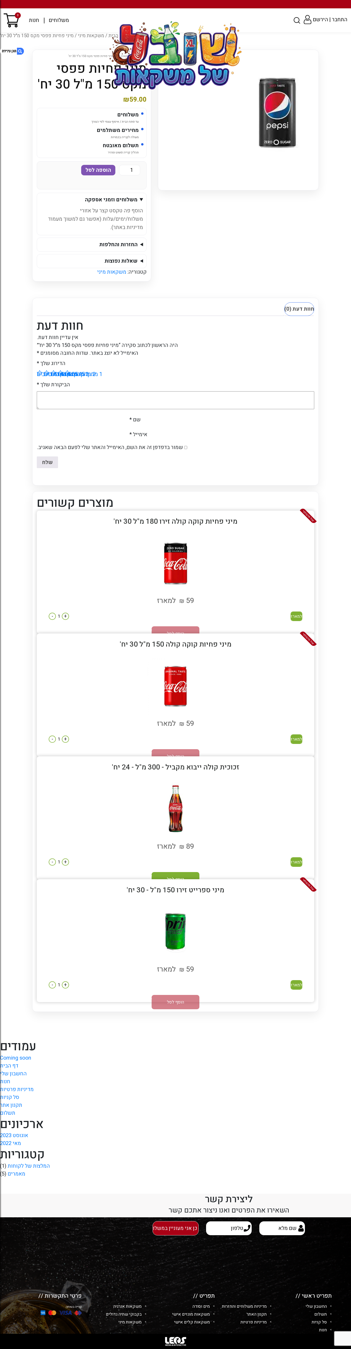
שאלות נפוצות (121, 261)
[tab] (299, 309)
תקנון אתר (11, 1105)
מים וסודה (201, 1306)
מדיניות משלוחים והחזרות (244, 1306)
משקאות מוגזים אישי (191, 1314)
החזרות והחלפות (118, 244)
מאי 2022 (10, 1143)
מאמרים (16, 1174)
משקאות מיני (111, 272)
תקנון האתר (256, 1314)
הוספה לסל (98, 170)
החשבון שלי (13, 1073)
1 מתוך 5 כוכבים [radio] (67, 373)
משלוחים (59, 20)
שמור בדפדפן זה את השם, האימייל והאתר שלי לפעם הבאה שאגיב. (110, 447)
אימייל (138, 434)
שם (135, 420)
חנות (34, 20)
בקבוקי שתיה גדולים (124, 1314)
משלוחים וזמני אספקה (111, 200)
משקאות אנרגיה (127, 1306)
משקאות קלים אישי (192, 1322)
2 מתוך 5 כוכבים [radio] (60, 373)
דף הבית (9, 1066)
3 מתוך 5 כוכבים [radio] (53, 373)
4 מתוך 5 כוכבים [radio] (46, 373)
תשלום (7, 1113)
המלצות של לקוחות (29, 1166)
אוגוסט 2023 (14, 1135)
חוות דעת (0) (299, 309)
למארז (296, 616)
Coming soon (15, 1058)
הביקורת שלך (53, 384)
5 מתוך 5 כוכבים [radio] (40, 373)
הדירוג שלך (51, 363)
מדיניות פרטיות (17, 1089)
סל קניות (9, 1097)
